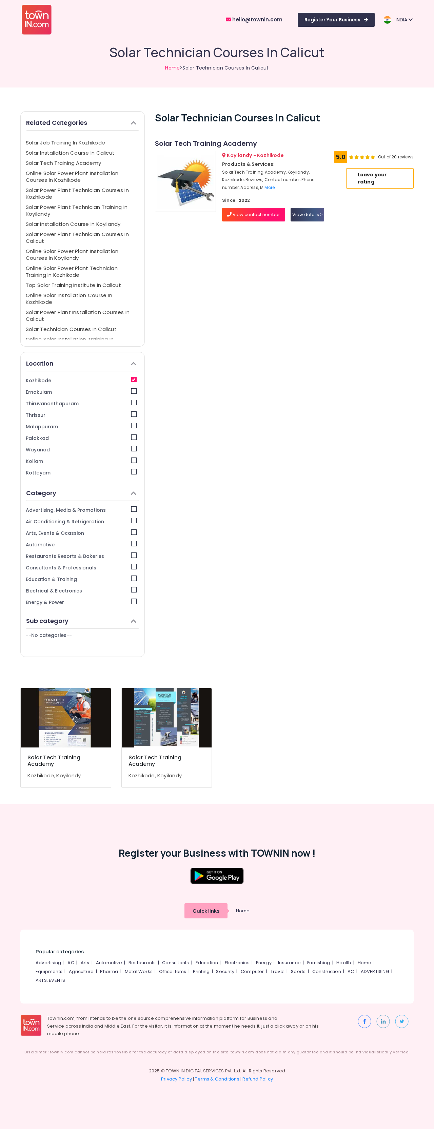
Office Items (172, 971)
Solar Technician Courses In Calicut (71, 329)
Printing (201, 971)
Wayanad (38, 449)
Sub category (47, 621)
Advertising (48, 962)
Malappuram (42, 426)
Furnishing (318, 962)
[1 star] (373, 157)
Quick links (206, 910)
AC (70, 962)
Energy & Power (45, 602)
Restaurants (142, 962)
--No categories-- (49, 635)
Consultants (175, 962)
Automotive (40, 544)
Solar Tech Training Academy (63, 163)
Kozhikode (38, 380)
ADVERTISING (375, 971)
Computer (252, 971)
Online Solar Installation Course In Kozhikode (69, 299)
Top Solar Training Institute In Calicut (73, 285)
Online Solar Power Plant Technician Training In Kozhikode (72, 271)
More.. (270, 187)
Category (41, 493)
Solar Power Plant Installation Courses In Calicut (78, 316)
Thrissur (35, 415)
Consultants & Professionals (61, 567)
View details (306, 214)
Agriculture (81, 971)
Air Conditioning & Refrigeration (65, 521)
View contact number (256, 214)
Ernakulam (39, 392)
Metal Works (139, 971)
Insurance (289, 962)
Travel (277, 971)
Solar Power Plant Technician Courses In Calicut (77, 238)
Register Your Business (332, 19)
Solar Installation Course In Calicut (70, 152)
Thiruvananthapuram (52, 403)
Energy (264, 962)
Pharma (109, 971)
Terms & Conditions (217, 1079)
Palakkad (37, 438)
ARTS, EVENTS (50, 980)
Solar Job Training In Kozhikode (65, 142)
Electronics (237, 962)
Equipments (49, 971)
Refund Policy (257, 1079)
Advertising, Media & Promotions (66, 510)
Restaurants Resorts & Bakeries (65, 556)
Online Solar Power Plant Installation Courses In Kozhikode (72, 176)
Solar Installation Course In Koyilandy (73, 224)
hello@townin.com (256, 19)
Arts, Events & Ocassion (55, 533)
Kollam (34, 461)
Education (207, 962)
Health (343, 962)
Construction (326, 971)
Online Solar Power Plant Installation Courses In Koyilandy (72, 254)
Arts (85, 962)
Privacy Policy (176, 1079)
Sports (298, 971)
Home (172, 67)
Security (225, 971)
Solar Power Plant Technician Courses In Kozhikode (77, 193)
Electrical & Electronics (54, 590)
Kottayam (38, 472)
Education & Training (51, 579)
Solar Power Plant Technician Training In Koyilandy (76, 210)
